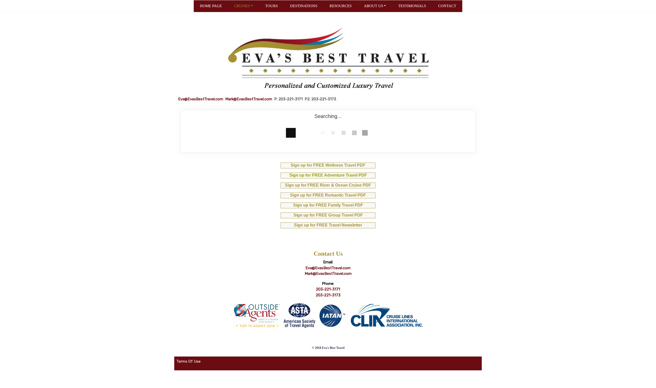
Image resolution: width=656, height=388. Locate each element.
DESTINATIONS (303, 6)
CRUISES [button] (242, 6)
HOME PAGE (211, 6)
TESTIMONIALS (412, 6)
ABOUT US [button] (373, 6)
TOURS (271, 6)
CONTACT (447, 6)
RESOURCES (341, 6)
